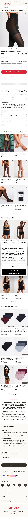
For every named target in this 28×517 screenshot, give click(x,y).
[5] (16, 48)
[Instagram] (2, 485)
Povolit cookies (14, 270)
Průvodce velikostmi (22, 61)
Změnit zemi (15, 513)
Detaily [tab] (14, 242)
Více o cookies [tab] (23, 242)
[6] (18, 48)
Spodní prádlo (4, 10)
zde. (17, 263)
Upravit (13, 266)
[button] (14, 29)
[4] (15, 48)
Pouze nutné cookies (14, 273)
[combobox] (14, 7)
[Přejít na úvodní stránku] (7, 3)
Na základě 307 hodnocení (20, 94)
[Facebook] (8, 485)
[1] (10, 48)
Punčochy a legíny (13, 10)
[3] (13, 48)
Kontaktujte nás (7, 511)
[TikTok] (14, 485)
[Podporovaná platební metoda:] (14, 476)
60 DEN (21, 10)
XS (3, 65)
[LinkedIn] (25, 485)
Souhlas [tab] (5, 242)
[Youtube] (19, 485)
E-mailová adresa (5, 457)
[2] (11, 48)
